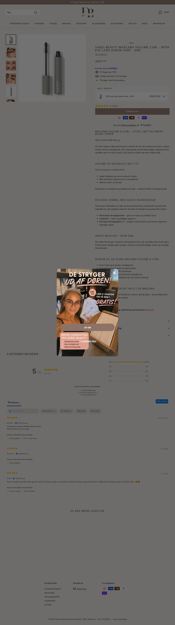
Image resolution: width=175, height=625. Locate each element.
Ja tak (87, 327)
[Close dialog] (114, 273)
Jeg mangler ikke (87, 341)
